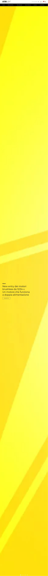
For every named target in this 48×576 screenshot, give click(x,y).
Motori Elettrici (28, 4)
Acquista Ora (6, 298)
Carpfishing (42, 4)
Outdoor (35, 4)
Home (3, 4)
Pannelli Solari (19, 4)
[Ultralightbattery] (6, 1)
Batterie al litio (10, 4)
